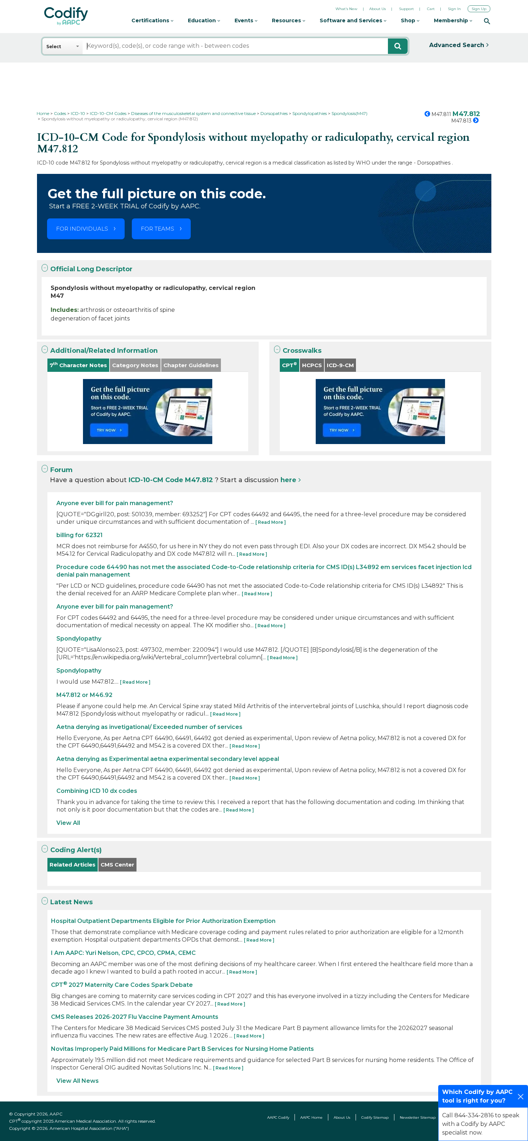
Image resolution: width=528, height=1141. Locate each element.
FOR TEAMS (157, 228)
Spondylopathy (78, 638)
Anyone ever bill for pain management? (114, 503)
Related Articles (73, 864)
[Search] (487, 20)
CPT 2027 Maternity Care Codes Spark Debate (122, 984)
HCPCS (312, 365)
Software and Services (352, 20)
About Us (377, 8)
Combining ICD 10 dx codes (96, 790)
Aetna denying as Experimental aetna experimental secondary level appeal (167, 759)
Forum (61, 470)
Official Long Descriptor (91, 269)
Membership (451, 20)
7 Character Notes (78, 365)
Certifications (151, 20)
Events (245, 20)
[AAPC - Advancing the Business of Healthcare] (66, 16)
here (288, 480)
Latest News (71, 902)
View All (68, 822)
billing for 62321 (79, 535)
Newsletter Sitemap (418, 1117)
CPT (289, 365)
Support (406, 8)
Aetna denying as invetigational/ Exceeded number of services (149, 727)
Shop (409, 20)
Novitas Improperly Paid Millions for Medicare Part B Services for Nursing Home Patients (182, 1048)
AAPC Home (311, 1117)
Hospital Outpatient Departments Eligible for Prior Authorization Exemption (163, 921)
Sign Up (479, 8)
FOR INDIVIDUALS (82, 228)
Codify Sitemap (375, 1117)
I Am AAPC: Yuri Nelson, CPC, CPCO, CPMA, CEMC (123, 953)
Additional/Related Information (104, 351)
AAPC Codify (278, 1117)
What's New (346, 8)
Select (53, 46)
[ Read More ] (270, 522)
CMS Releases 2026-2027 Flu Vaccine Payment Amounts (134, 1016)
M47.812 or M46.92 (84, 695)
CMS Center (117, 864)
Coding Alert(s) (76, 850)
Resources (287, 20)
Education (202, 20)
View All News (77, 1080)
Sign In (454, 8)
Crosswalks (302, 351)
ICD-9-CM (340, 365)
